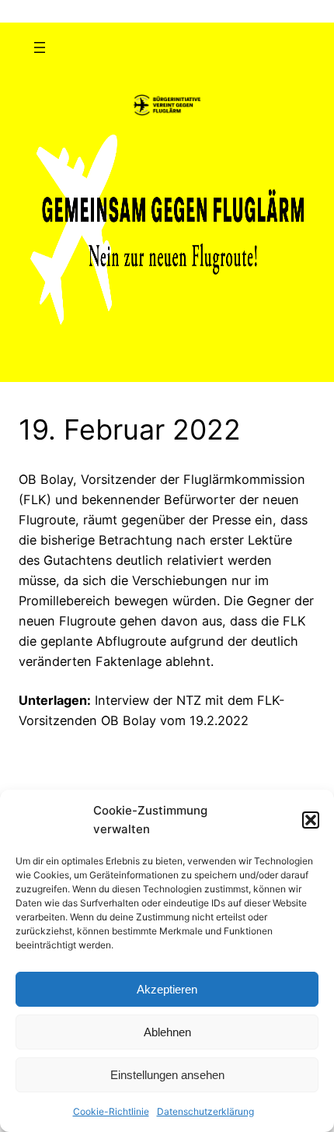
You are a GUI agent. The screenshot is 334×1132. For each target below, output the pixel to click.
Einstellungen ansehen (167, 1074)
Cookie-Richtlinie (111, 1111)
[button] (310, 820)
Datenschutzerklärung (205, 1111)
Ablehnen (167, 1032)
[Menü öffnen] (39, 47)
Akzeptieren (167, 989)
